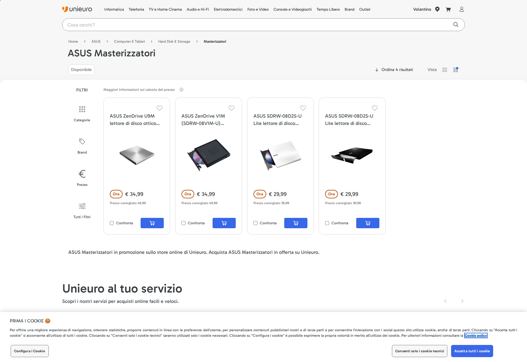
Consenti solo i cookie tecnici (419, 351)
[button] (445, 70)
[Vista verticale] (456, 70)
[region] (263, 337)
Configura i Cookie (29, 351)
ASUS (96, 41)
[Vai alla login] (460, 9)
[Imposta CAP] (437, 9)
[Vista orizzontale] (445, 70)
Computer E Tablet (129, 41)
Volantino (422, 9)
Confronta (124, 223)
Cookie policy (476, 335)
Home (73, 41)
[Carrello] (448, 9)
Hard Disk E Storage (174, 41)
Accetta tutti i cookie (472, 351)
